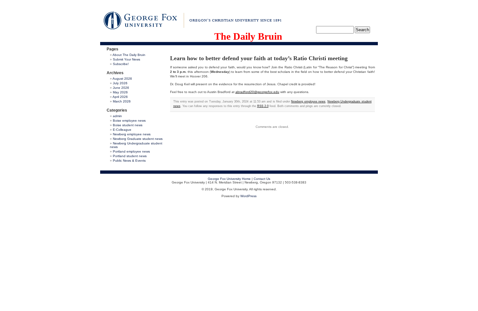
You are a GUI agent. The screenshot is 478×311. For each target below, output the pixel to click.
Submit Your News (126, 59)
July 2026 (120, 83)
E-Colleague (122, 129)
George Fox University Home (229, 179)
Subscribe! (121, 64)
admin (117, 116)
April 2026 (120, 97)
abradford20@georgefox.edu (257, 92)
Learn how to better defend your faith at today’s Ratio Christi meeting (259, 58)
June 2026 (121, 87)
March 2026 (122, 101)
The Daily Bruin (248, 36)
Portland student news (130, 156)
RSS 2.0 (263, 106)
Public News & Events (129, 160)
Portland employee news (131, 151)
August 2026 (122, 78)
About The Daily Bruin (129, 55)
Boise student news (127, 125)
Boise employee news (129, 120)
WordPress (248, 196)
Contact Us (262, 179)
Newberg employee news (132, 134)
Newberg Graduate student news (138, 139)
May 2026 (120, 92)
